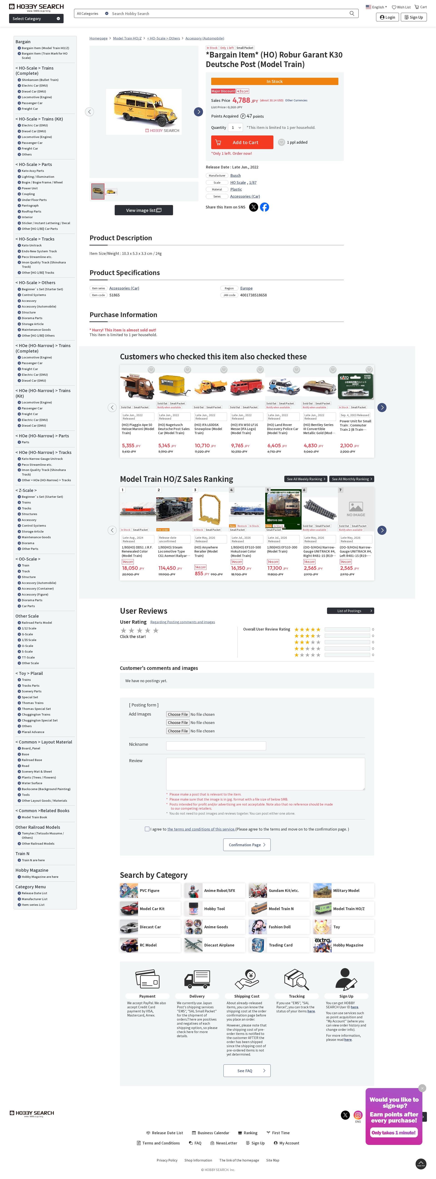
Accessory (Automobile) (39, 306)
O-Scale (27, 645)
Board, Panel (31, 748)
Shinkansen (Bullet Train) (40, 80)
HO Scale (238, 182)
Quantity (218, 127)
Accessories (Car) (245, 196)
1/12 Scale (29, 628)
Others (27, 154)
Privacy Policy (167, 1160)
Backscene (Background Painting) (46, 789)
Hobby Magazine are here (40, 876)
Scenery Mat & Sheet (37, 771)
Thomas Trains (33, 703)
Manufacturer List (34, 899)
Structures (29, 514)
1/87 (253, 182)
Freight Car (30, 108)
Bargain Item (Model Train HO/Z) (45, 48)
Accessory (29, 300)
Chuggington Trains (36, 714)
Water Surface (32, 783)
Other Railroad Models (38, 843)
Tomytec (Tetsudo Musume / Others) (43, 835)
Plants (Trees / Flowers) (39, 777)
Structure (29, 312)
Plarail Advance (33, 732)
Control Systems (34, 295)
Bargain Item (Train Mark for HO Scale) (44, 55)
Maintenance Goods (36, 329)
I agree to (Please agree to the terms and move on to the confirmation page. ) (249, 829)
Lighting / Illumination (38, 176)
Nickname (138, 744)
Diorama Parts (32, 318)
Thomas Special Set (36, 708)
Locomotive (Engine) (37, 97)
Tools (26, 794)
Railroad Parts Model (37, 622)
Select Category (27, 18)
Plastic (236, 189)
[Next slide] (198, 111)
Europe (246, 288)
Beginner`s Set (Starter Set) (42, 289)
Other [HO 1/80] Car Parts (40, 228)
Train (25, 565)
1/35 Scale (29, 640)
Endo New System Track (39, 251)
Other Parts (30, 548)
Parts (25, 442)
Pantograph (30, 205)
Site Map (272, 1160)
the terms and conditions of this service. (201, 829)
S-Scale (27, 651)
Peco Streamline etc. (37, 257)
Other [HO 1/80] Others (38, 335)
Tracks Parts (31, 685)
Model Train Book (34, 817)
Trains (26, 502)
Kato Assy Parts (33, 170)
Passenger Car (32, 103)
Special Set (30, 697)
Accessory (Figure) (35, 594)
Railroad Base (32, 760)
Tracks (26, 508)
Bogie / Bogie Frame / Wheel (42, 182)
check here (185, 1031)
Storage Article (33, 324)
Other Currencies (296, 100)
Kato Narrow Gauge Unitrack (42, 458)
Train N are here (33, 860)
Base (25, 754)
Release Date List (34, 893)
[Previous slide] (89, 111)
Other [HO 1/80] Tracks (38, 272)
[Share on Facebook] (264, 207)
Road (25, 765)
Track (26, 571)
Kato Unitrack (32, 245)
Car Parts (28, 606)
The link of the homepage (239, 1160)
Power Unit (30, 188)
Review (135, 760)
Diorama (28, 543)
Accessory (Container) (38, 588)
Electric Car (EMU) (35, 85)
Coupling (28, 194)
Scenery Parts (32, 691)
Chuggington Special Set (40, 720)
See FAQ (245, 1070)
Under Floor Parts (34, 200)
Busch (235, 175)
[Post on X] (253, 207)
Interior (27, 217)
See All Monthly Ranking (350, 479)
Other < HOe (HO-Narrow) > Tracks (46, 480)
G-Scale (27, 634)
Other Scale (30, 663)
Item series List (33, 904)
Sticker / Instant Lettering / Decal (46, 223)
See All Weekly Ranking (304, 479)
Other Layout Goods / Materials (44, 800)
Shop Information (198, 1160)
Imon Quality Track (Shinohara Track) (44, 264)
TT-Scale (28, 657)
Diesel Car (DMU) (34, 91)
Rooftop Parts (31, 211)
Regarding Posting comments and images (182, 622)
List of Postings (349, 610)
